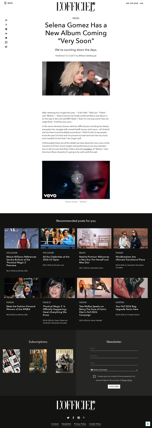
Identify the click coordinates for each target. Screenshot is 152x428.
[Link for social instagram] (78, 418)
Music (76, 18)
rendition (88, 149)
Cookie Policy (95, 424)
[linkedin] (6, 34)
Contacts (55, 424)
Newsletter (66, 424)
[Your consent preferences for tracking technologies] (148, 424)
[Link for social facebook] (73, 418)
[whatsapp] (6, 42)
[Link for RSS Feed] (84, 418)
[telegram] (6, 47)
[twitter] (6, 38)
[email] (6, 20)
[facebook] (6, 25)
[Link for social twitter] (68, 418)
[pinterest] (6, 29)
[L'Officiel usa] (76, 6)
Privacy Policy (127, 380)
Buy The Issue (132, 3)
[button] (73, 361)
